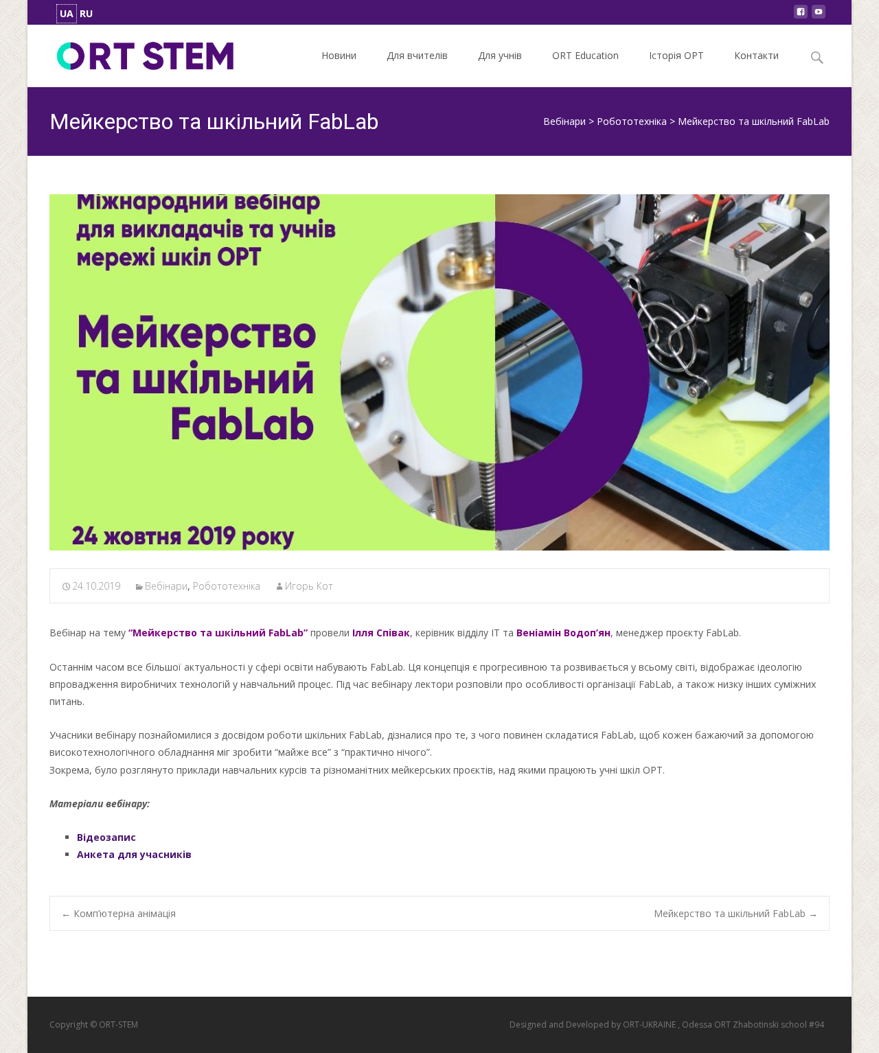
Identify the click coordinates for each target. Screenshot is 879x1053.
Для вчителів (417, 55)
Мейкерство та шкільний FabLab (736, 913)
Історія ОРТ (676, 55)
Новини (338, 55)
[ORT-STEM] (134, 52)
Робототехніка (226, 585)
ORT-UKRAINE (650, 1024)
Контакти (756, 55)
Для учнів (500, 55)
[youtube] (818, 15)
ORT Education (585, 55)
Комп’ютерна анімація (118, 913)
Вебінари (166, 585)
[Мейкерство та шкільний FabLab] (439, 372)
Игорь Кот (309, 585)
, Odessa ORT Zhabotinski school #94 (751, 1024)
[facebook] (801, 15)
